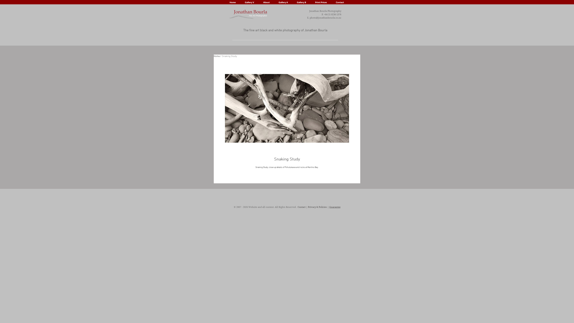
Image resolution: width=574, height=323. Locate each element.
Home (217, 56)
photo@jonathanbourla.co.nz (325, 17)
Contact (302, 207)
